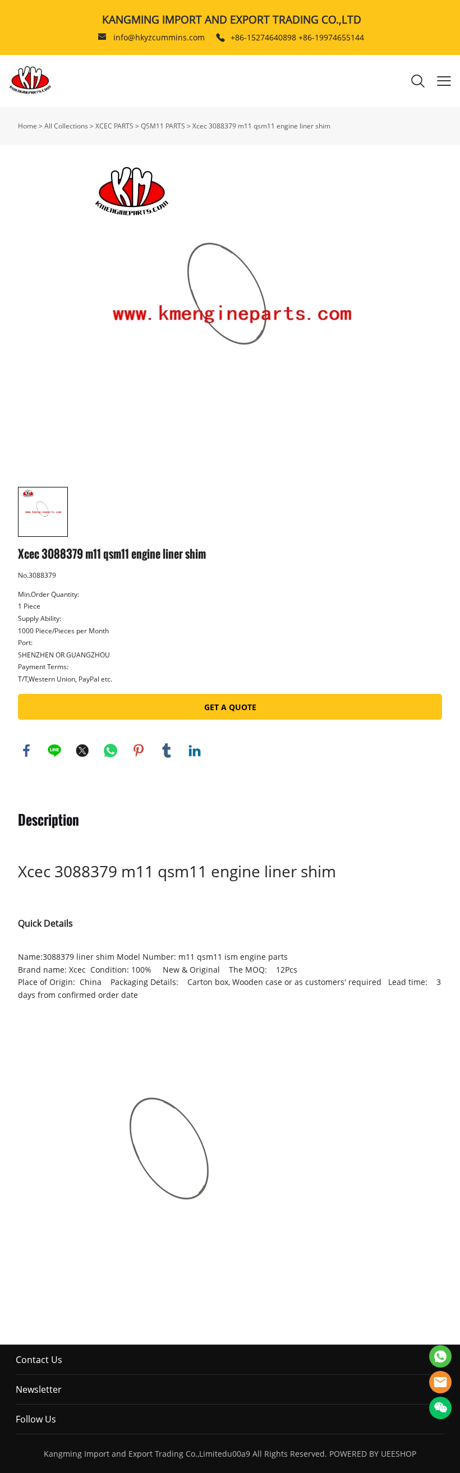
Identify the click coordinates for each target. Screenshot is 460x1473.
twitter (82, 750)
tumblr (166, 750)
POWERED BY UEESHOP (372, 1453)
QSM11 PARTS (163, 126)
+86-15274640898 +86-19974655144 (297, 37)
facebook (26, 750)
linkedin (194, 750)
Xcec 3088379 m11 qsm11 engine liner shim (261, 126)
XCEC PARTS (114, 126)
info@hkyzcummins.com (159, 37)
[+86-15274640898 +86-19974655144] (220, 38)
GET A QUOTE (230, 707)
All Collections (66, 126)
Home (27, 126)
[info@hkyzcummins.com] (102, 38)
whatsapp (110, 750)
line (54, 750)
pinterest (138, 750)
